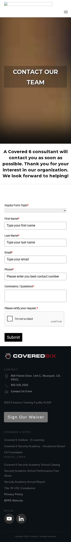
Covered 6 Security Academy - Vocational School (34, 446)
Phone (9, 269)
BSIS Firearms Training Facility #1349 (27, 402)
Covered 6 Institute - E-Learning (24, 439)
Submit (13, 337)
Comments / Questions (19, 286)
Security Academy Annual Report (24, 481)
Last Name (12, 235)
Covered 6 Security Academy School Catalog (32, 464)
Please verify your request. (21, 308)
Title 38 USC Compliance (19, 488)
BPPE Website (13, 500)
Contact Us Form (21, 391)
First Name (12, 218)
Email (8, 252)
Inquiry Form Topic (16, 205)
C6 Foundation (13, 452)
